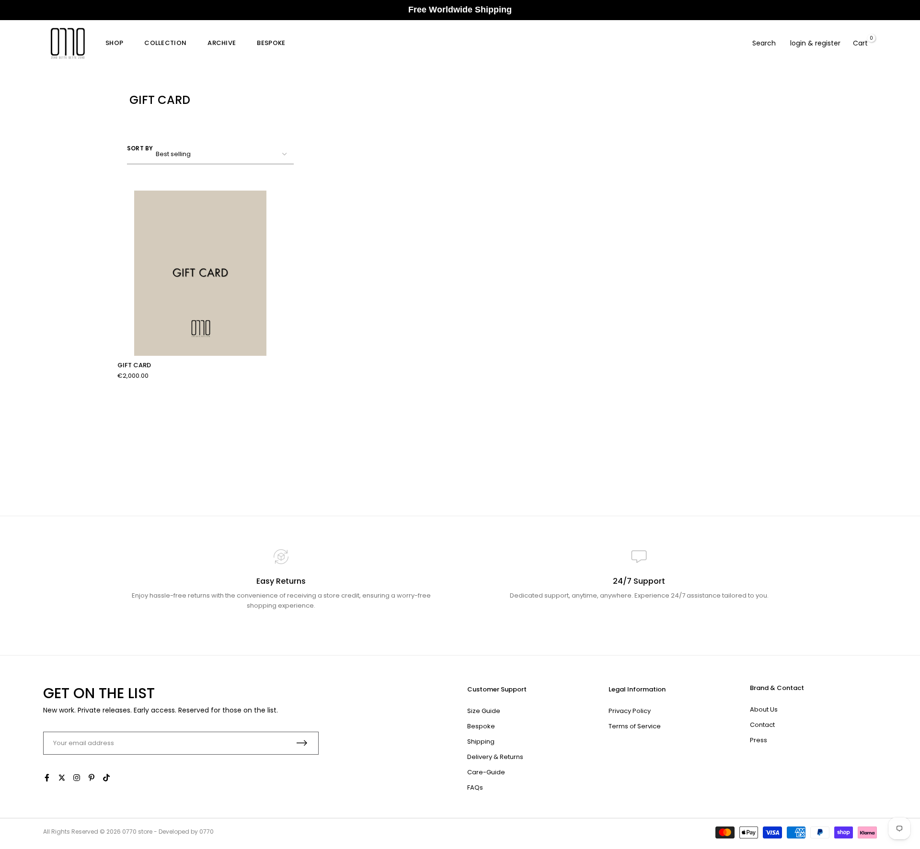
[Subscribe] (302, 743)
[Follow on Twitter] (62, 777)
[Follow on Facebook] (47, 777)
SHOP (114, 42)
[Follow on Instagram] (76, 777)
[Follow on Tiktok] (106, 777)
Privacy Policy (630, 710)
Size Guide (483, 710)
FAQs (475, 787)
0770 (129, 831)
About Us (764, 709)
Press (758, 740)
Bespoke (481, 726)
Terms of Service (635, 726)
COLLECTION (165, 42)
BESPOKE (271, 42)
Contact (762, 724)
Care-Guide (486, 772)
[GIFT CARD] (200, 273)
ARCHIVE (221, 42)
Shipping (480, 741)
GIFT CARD (134, 365)
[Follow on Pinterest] (91, 777)
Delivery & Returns (495, 756)
